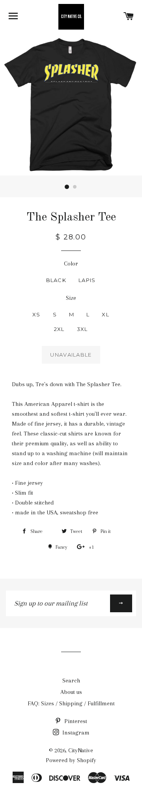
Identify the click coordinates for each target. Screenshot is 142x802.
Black (56, 280)
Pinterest (75, 721)
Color (71, 263)
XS (36, 314)
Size (71, 297)
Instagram (75, 732)
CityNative (80, 750)
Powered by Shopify (71, 760)
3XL (82, 329)
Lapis (87, 280)
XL (105, 314)
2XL (59, 329)
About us (71, 691)
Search (71, 680)
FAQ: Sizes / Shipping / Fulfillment (71, 703)
